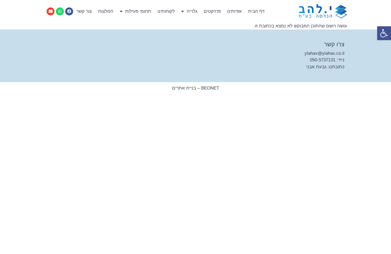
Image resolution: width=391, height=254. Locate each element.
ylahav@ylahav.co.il (324, 53)
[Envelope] (51, 11)
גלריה (192, 11)
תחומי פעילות (138, 11)
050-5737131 (322, 59)
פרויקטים (212, 11)
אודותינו (234, 11)
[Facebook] (69, 11)
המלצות (105, 11)
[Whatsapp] (60, 11)
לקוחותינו (166, 11)
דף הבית (256, 11)
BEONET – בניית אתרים (195, 88)
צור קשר (84, 11)
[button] (384, 33)
